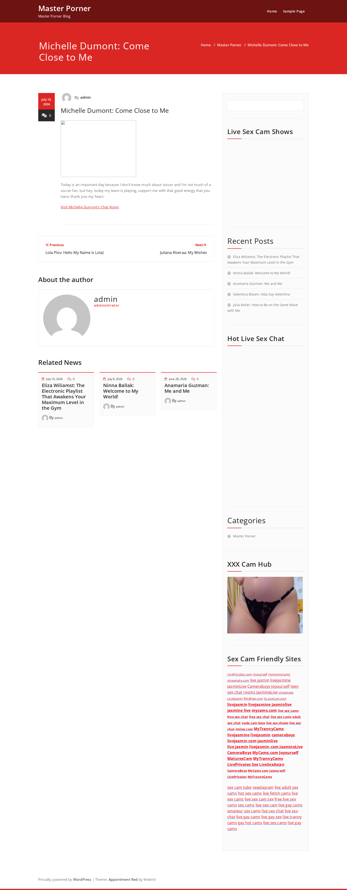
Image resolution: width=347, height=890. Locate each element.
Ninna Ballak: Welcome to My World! (120, 391)
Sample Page (294, 11)
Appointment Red (122, 879)
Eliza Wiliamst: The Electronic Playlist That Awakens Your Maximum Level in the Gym (64, 396)
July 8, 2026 (115, 379)
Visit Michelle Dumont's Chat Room (90, 207)
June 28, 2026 (178, 379)
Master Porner (229, 44)
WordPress (82, 879)
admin (85, 97)
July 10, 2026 (54, 379)
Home (272, 11)
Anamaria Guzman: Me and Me (187, 388)
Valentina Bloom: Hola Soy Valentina (261, 294)
